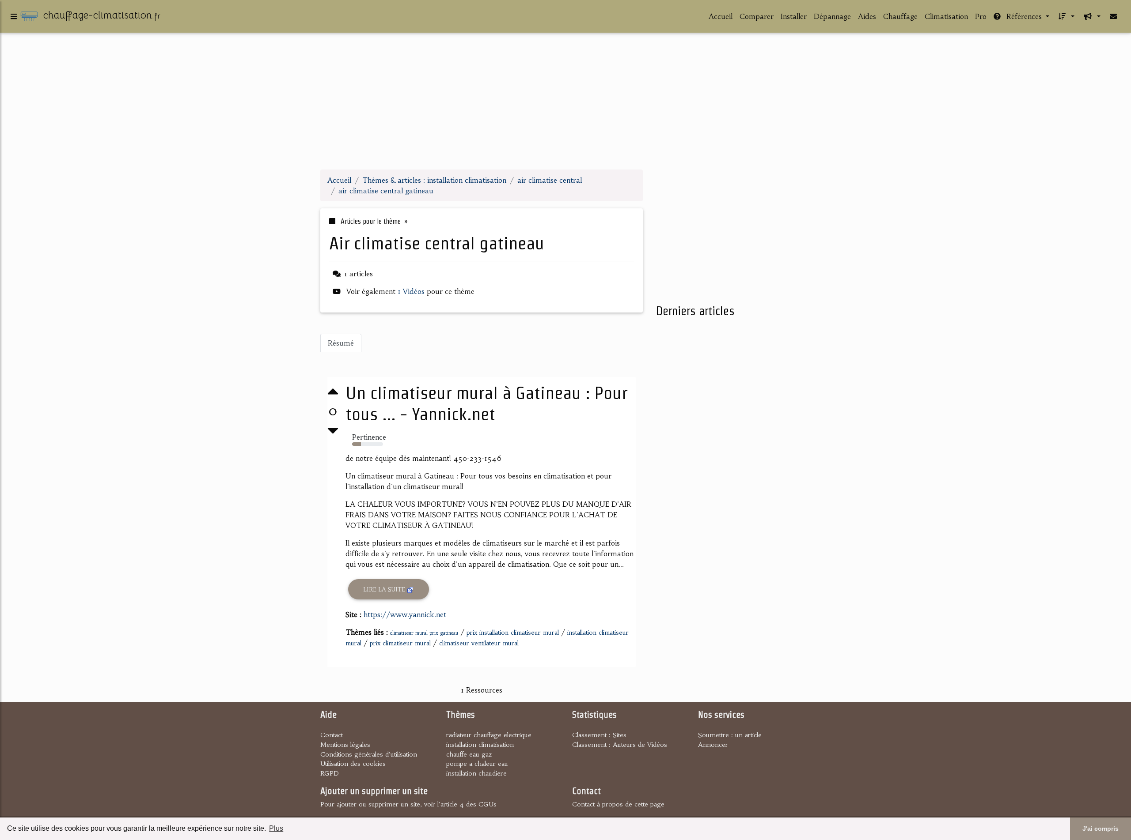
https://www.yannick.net (405, 614)
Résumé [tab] (341, 343)
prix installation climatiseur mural (513, 633)
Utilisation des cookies (353, 764)
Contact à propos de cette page (618, 804)
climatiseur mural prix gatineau (424, 633)
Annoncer (713, 745)
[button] (1065, 16)
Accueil (720, 16)
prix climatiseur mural (400, 643)
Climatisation (946, 16)
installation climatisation (480, 745)
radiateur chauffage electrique (488, 735)
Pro (981, 16)
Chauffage (900, 16)
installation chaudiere (476, 773)
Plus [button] (276, 828)
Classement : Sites (599, 735)
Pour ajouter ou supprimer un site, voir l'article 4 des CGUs (408, 804)
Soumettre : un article (730, 735)
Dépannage (832, 16)
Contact (331, 735)
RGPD (329, 773)
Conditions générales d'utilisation (368, 754)
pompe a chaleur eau (477, 764)
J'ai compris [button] (1100, 828)
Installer (794, 16)
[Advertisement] (565, 100)
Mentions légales (345, 745)
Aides (867, 16)
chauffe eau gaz (469, 754)
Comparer (757, 16)
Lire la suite (385, 589)
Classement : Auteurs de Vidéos (619, 745)
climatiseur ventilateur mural (479, 643)
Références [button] (1024, 16)
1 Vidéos (412, 291)
